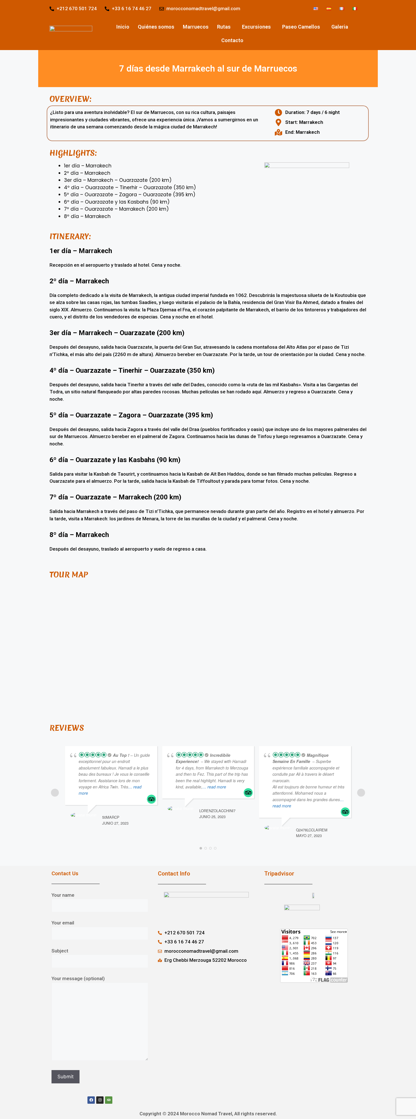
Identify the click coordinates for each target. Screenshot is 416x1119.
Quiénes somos (156, 27)
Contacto (232, 40)
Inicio (122, 27)
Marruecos (196, 27)
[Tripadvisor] (108, 1100)
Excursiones (256, 27)
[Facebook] (91, 1100)
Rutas (224, 27)
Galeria (339, 27)
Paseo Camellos (301, 27)
